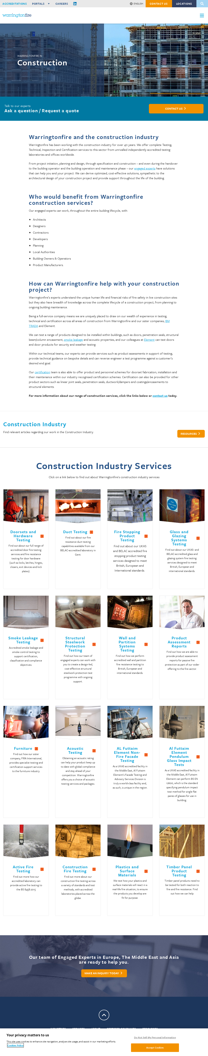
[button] (202, 15)
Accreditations (14, 4)
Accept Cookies (155, 1047)
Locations (184, 4)
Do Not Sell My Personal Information (155, 1037)
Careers (61, 4)
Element (149, 339)
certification (42, 372)
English (138, 3)
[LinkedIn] (75, 3)
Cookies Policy (15, 1045)
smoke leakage (73, 339)
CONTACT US (159, 4)
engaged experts (144, 168)
